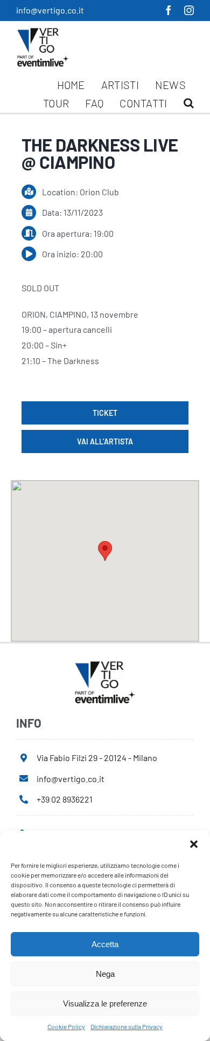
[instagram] (189, 10)
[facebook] (168, 10)
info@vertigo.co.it (50, 10)
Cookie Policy (66, 1026)
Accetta (105, 944)
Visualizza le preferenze (105, 1003)
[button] (193, 844)
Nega (105, 973)
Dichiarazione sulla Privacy (126, 1026)
